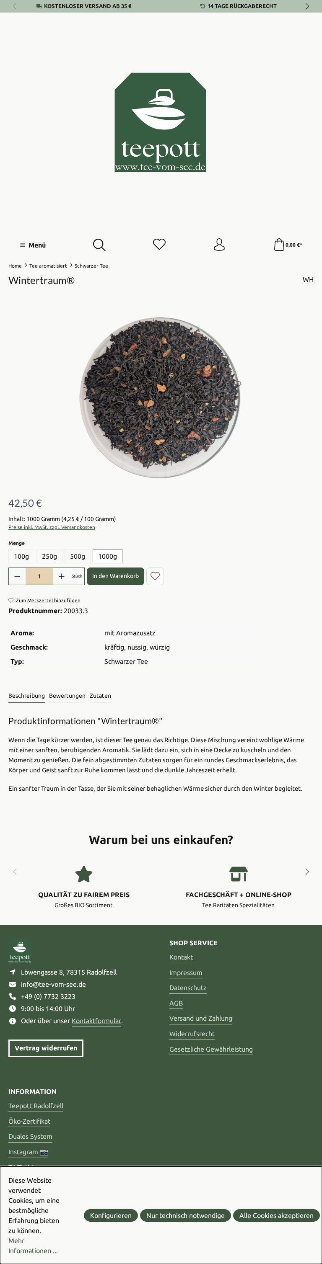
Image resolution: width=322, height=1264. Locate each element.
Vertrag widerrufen (46, 1048)
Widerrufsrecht (192, 1033)
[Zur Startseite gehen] (161, 122)
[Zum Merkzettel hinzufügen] (155, 576)
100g (21, 556)
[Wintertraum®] (161, 397)
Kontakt (181, 957)
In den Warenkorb (115, 576)
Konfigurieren (111, 1215)
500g (77, 556)
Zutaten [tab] (100, 695)
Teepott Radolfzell (35, 1105)
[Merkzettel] (159, 245)
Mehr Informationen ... (33, 1245)
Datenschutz (188, 987)
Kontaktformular (96, 1020)
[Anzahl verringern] (17, 576)
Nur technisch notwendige (185, 1215)
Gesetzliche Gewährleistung (211, 1049)
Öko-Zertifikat (29, 1121)
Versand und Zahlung (200, 1018)
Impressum (186, 972)
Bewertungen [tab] (67, 695)
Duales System (30, 1136)
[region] (161, 397)
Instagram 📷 (28, 1152)
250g (49, 556)
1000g (107, 556)
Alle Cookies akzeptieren (276, 1215)
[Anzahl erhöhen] (61, 576)
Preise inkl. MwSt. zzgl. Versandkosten (51, 527)
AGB (176, 1003)
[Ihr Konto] (219, 245)
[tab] (26, 696)
